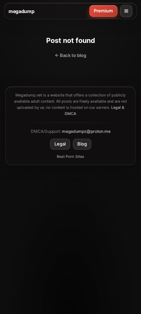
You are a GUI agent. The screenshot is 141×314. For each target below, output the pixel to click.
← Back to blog (70, 55)
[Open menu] (126, 11)
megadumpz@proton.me (86, 131)
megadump (21, 11)
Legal (60, 144)
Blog (82, 144)
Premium (103, 10)
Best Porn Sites (70, 156)
